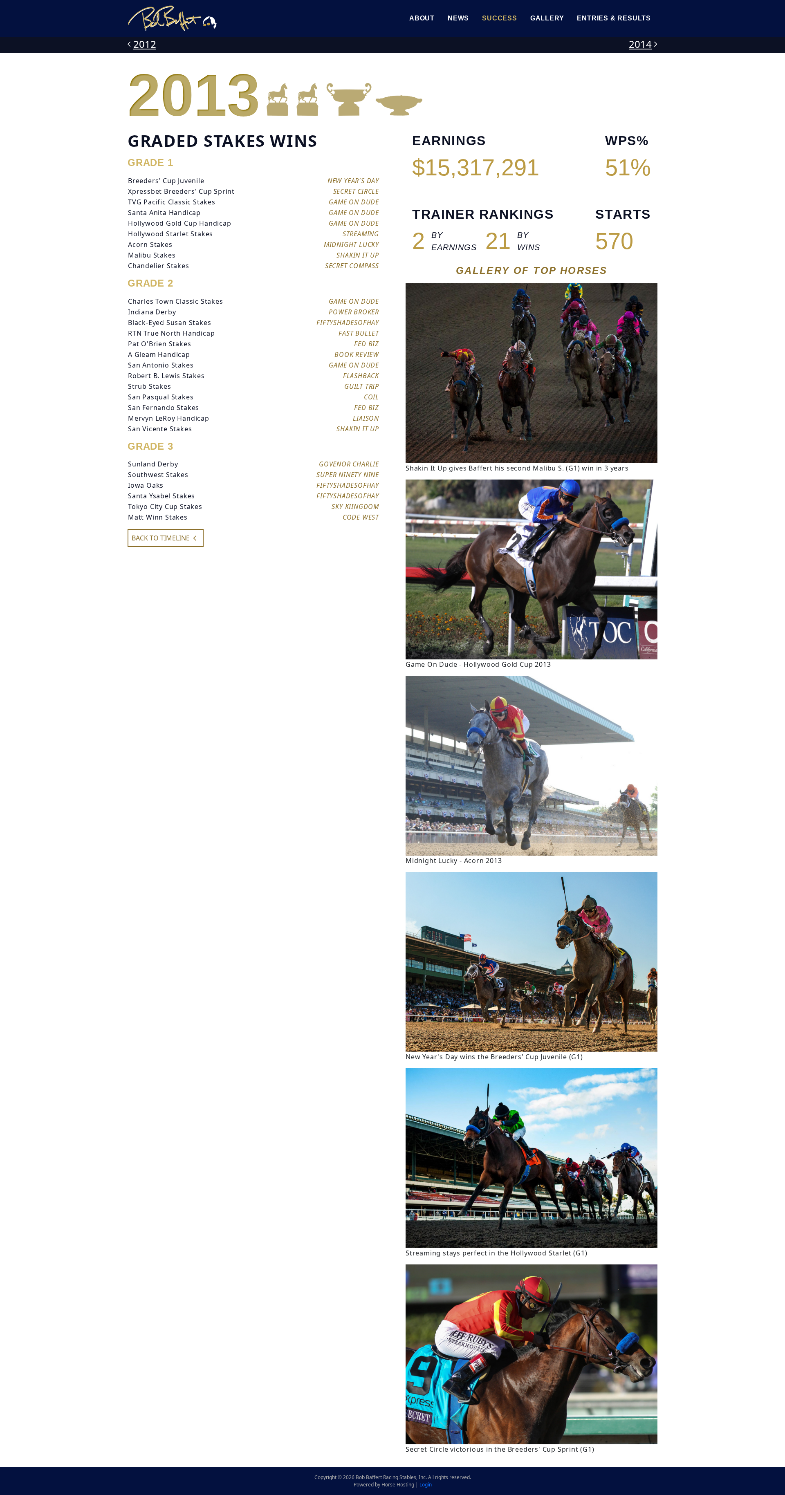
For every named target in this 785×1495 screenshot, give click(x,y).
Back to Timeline (161, 537)
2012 (144, 44)
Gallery (547, 18)
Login (425, 1484)
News (458, 18)
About (422, 18)
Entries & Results (614, 18)
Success (499, 18)
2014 (640, 44)
